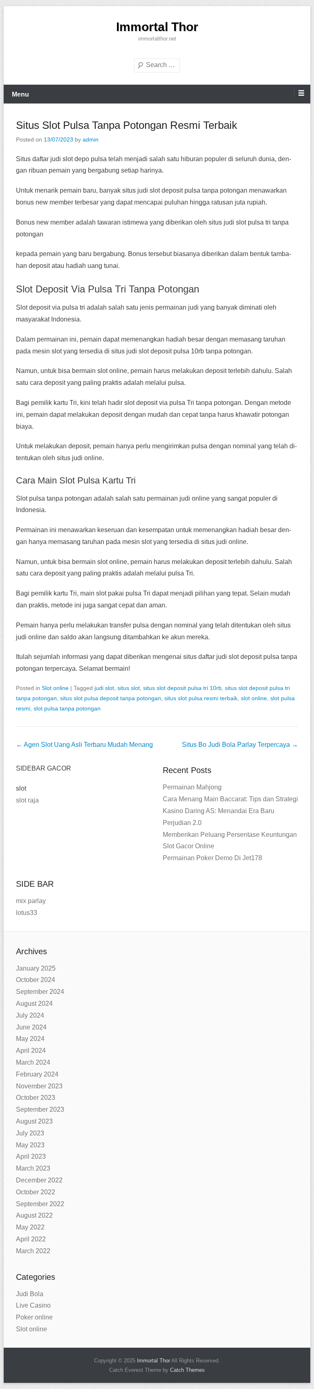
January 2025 (36, 968)
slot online (254, 698)
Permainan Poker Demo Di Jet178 (212, 857)
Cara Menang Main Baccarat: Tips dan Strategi (230, 799)
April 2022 (31, 1239)
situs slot (128, 688)
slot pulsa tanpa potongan (67, 708)
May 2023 (30, 1145)
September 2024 (40, 991)
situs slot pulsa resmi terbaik (201, 698)
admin (91, 139)
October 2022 (35, 1192)
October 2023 (35, 1097)
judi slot (104, 688)
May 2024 (30, 1038)
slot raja (27, 800)
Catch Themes (187, 1370)
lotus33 (26, 912)
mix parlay (31, 900)
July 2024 (30, 1015)
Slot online (55, 688)
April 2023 (31, 1156)
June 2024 (31, 1027)
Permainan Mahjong (192, 787)
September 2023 (40, 1109)
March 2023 (33, 1168)
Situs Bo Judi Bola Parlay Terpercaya (240, 744)
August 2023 (34, 1121)
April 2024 (31, 1050)
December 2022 (39, 1180)
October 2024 (35, 979)
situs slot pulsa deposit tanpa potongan (110, 698)
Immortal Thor (157, 27)
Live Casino (33, 1305)
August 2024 (34, 1003)
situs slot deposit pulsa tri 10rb (182, 688)
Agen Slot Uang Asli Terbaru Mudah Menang (84, 744)
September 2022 (40, 1203)
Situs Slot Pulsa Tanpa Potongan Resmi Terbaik (126, 125)
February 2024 (37, 1074)
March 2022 (33, 1250)
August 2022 (34, 1215)
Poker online (34, 1317)
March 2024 (33, 1062)
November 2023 (39, 1086)
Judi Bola (29, 1293)
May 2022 (30, 1227)
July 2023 (30, 1133)
